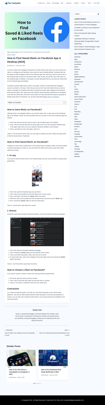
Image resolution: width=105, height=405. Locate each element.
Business (77, 69)
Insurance (77, 101)
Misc (75, 116)
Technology (55, 3)
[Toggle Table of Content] (63, 102)
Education (77, 79)
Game (76, 89)
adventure (77, 57)
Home (48, 3)
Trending (77, 149)
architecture (78, 62)
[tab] (35, 383)
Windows (77, 156)
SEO (75, 129)
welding (76, 154)
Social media (78, 136)
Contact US (41, 3)
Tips (75, 144)
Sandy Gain (11, 65)
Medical (76, 114)
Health (76, 94)
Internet (76, 104)
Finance (76, 84)
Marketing (77, 111)
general (76, 92)
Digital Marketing (79, 77)
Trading (76, 146)
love (75, 109)
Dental (76, 74)
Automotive (77, 64)
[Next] (64, 366)
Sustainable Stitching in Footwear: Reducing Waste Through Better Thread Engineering (86, 41)
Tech (75, 139)
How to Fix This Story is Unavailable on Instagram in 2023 (19, 372)
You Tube (96, 3)
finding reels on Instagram (51, 97)
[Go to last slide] (9, 366)
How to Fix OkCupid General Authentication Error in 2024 (54, 333)
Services (77, 131)
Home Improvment (80, 96)
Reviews (77, 126)
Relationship (78, 124)
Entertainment (78, 82)
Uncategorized (78, 151)
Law (75, 106)
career (76, 72)
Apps (75, 59)
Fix (75, 87)
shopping (77, 134)
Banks (76, 67)
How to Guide (11, 54)
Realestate (77, 121)
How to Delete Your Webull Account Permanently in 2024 (20, 333)
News (76, 119)
